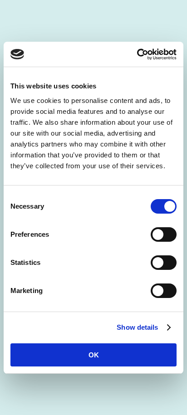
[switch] (164, 234)
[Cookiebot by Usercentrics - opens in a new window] (137, 54)
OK (94, 355)
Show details (137, 327)
